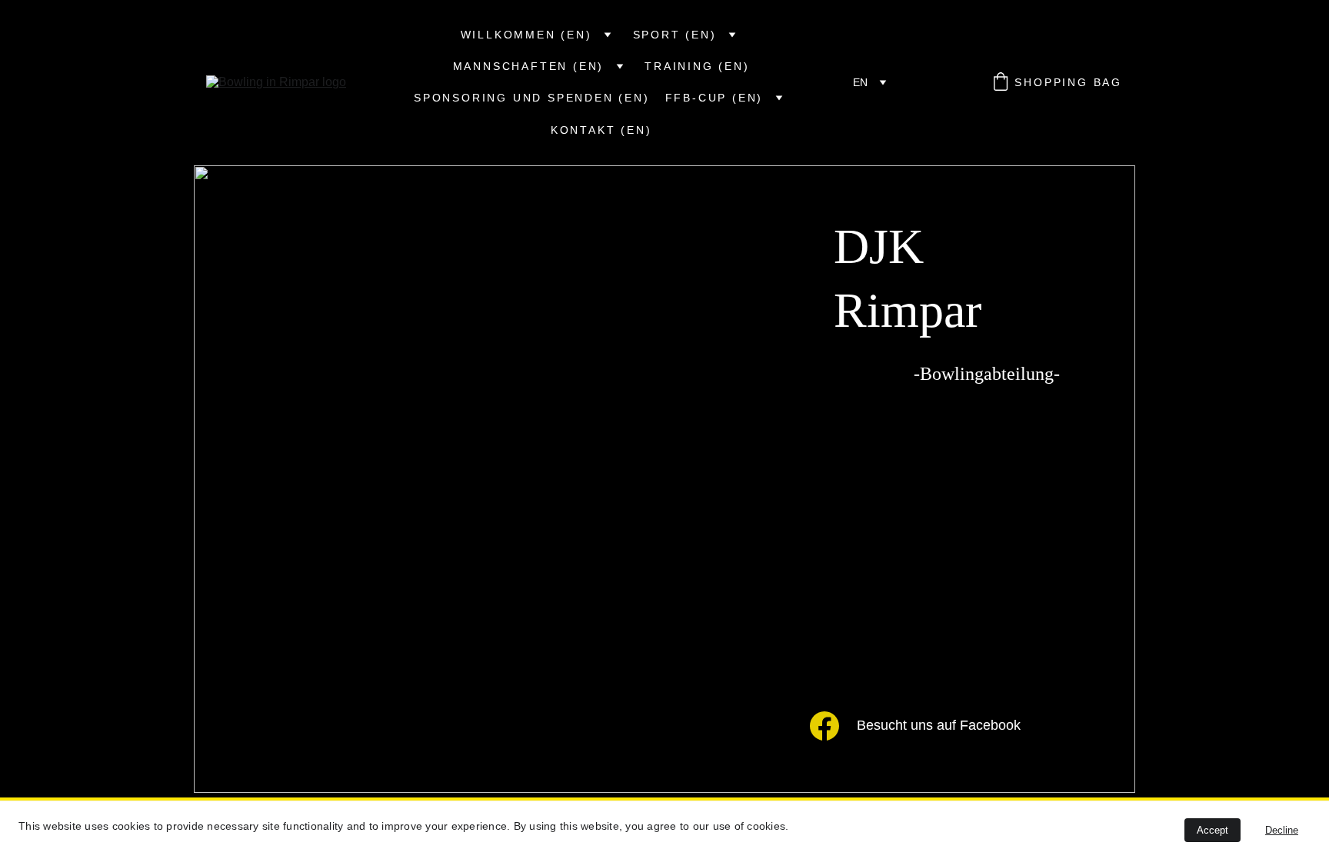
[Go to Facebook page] (824, 725)
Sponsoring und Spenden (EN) (532, 98)
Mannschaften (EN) (529, 66)
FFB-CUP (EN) (714, 98)
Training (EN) (697, 66)
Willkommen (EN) (526, 34)
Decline (1281, 830)
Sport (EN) (675, 34)
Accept (1212, 830)
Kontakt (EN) (601, 130)
